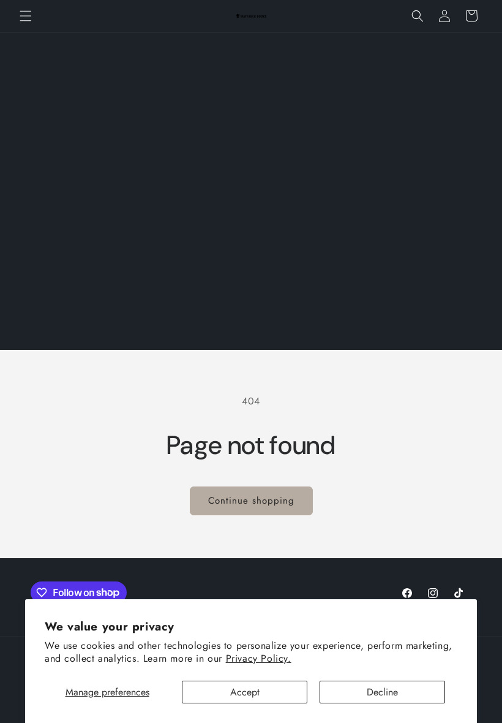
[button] (25, 15)
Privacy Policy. (258, 658)
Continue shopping (251, 500)
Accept (245, 692)
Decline (382, 692)
